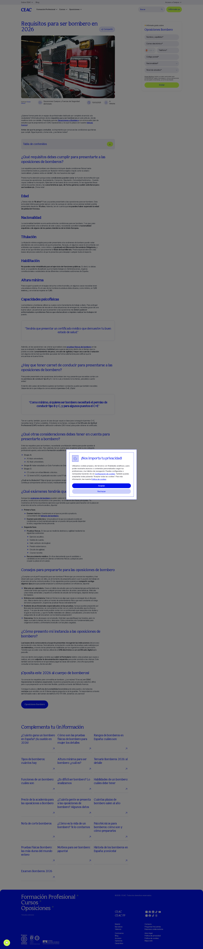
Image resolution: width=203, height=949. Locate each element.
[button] (7, 942)
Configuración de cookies (105, 474)
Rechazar (101, 491)
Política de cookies (98, 479)
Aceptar (101, 486)
